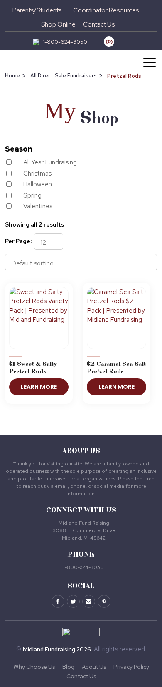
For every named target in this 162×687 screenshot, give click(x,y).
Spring (32, 195)
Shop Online (58, 24)
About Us (94, 666)
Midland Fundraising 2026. (57, 649)
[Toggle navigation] (150, 62)
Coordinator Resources (106, 10)
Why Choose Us (34, 666)
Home (12, 75)
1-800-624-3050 (65, 42)
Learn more (39, 387)
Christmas (37, 173)
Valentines (37, 206)
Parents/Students (36, 10)
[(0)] (102, 42)
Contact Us (99, 24)
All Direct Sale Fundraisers (63, 75)
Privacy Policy (131, 666)
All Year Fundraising (50, 162)
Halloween (37, 184)
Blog (68, 666)
